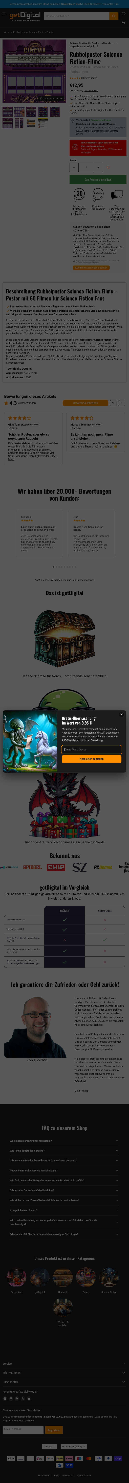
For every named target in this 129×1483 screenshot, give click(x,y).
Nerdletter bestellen (92, 758)
